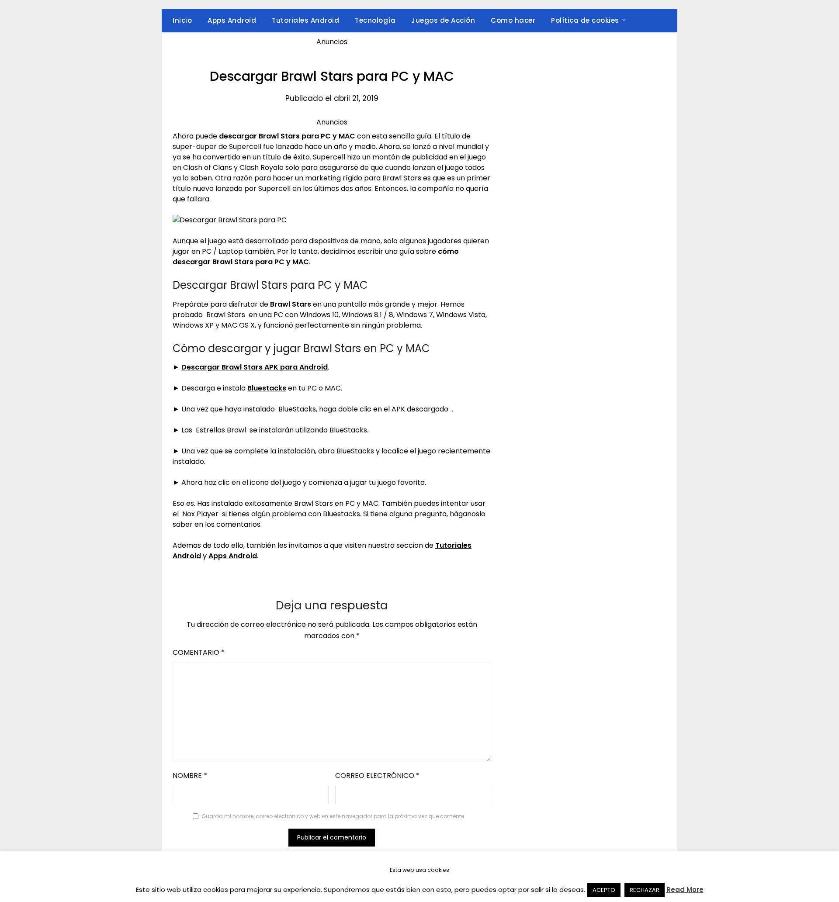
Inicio (182, 20)
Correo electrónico (377, 776)
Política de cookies (585, 20)
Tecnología (375, 20)
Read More (685, 889)
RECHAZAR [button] (644, 890)
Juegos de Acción (443, 20)
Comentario (199, 652)
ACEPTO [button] (604, 890)
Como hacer (513, 20)
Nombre (190, 776)
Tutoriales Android (305, 20)
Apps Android (232, 20)
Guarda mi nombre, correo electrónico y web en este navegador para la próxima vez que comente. (333, 816)
